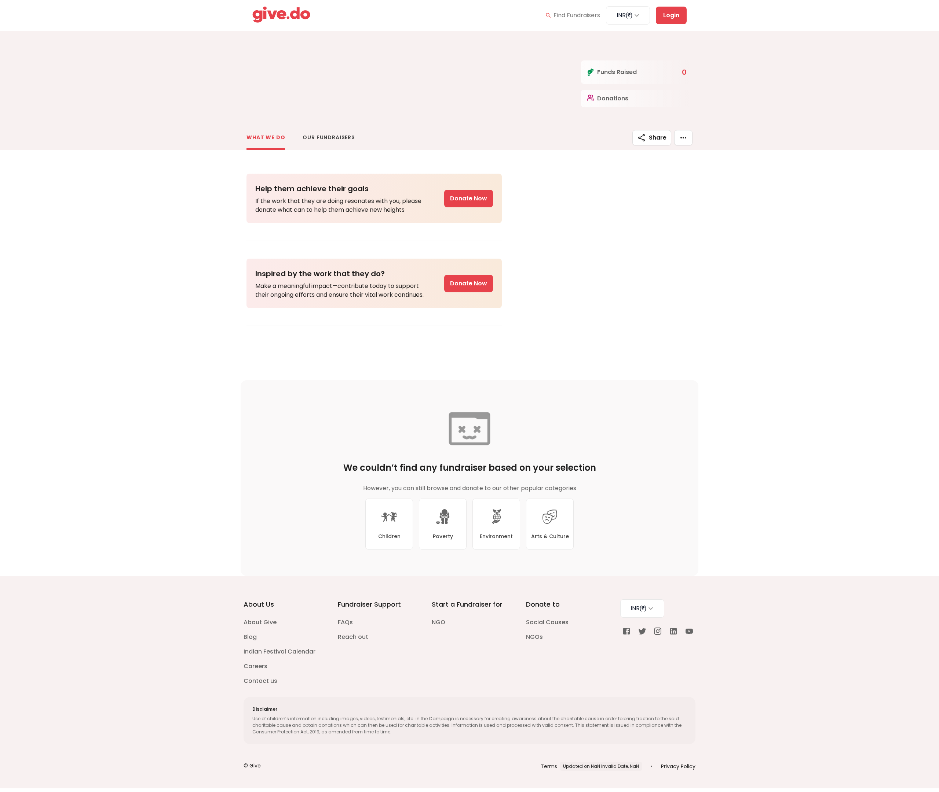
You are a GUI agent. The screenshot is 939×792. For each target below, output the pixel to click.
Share (657, 137)
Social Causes (547, 622)
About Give (260, 622)
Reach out (353, 637)
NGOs (534, 637)
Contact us (260, 681)
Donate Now (468, 198)
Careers (255, 666)
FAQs (345, 622)
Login (671, 15)
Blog (250, 637)
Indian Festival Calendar (279, 651)
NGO (438, 622)
